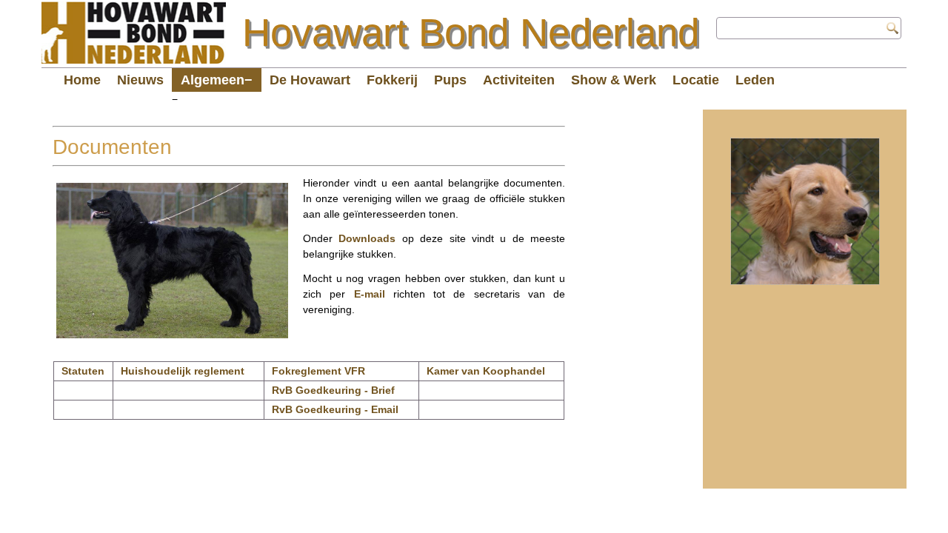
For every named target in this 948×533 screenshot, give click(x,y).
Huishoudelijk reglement (182, 371)
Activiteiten (519, 80)
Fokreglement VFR (318, 371)
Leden (755, 80)
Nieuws (140, 80)
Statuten (82, 371)
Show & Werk (613, 80)
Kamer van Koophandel (486, 371)
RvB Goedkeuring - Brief (333, 390)
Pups (450, 80)
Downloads (366, 238)
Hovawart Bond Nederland (470, 32)
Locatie (695, 80)
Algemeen (212, 80)
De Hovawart (310, 80)
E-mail (369, 294)
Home (82, 80)
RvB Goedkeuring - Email (335, 409)
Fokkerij (392, 80)
